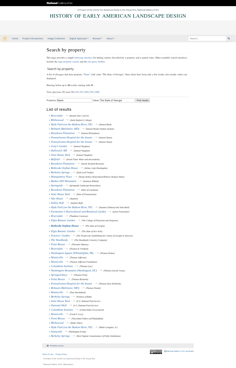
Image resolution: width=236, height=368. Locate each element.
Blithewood (57, 119)
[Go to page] (229, 38)
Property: (51, 100)
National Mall (59, 305)
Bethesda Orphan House (64, 167)
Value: (96, 100)
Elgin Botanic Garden (63, 220)
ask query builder (96, 61)
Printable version (57, 346)
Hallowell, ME (59, 150)
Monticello (57, 257)
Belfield (55, 159)
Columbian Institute (62, 266)
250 (91, 91)
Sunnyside (56, 331)
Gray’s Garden (59, 146)
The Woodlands (59, 239)
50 (81, 91)
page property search (68, 61)
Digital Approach (78, 38)
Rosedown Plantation (63, 133)
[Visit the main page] (5, 38)
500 (97, 91)
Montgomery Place (61, 176)
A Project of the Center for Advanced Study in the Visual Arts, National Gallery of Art (118, 10)
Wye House (57, 198)
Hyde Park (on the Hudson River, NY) (71, 124)
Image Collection (56, 38)
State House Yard (60, 154)
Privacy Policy (61, 354)
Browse (97, 38)
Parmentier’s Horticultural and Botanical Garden (78, 211)
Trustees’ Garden (60, 235)
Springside (57, 185)
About (110, 38)
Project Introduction (33, 38)
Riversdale (57, 115)
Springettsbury (59, 274)
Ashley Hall (57, 202)
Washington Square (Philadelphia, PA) (72, 252)
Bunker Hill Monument (63, 181)
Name (86, 74)
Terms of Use (47, 354)
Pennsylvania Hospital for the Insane (71, 137)
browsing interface (84, 57)
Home (15, 38)
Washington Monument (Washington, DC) (74, 270)
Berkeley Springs (60, 172)
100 (86, 91)
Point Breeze (58, 244)
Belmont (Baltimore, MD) (65, 128)
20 (77, 91)
